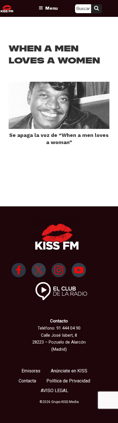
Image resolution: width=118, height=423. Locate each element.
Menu (51, 8)
